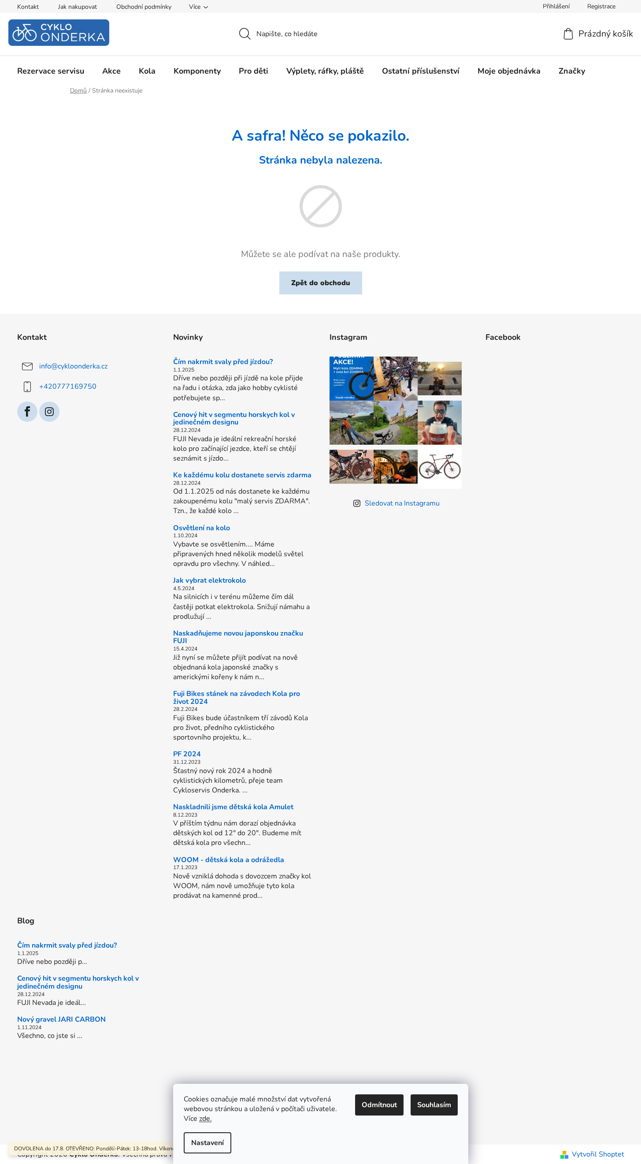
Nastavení (207, 1143)
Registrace (601, 6)
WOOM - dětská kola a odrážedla (228, 860)
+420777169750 (67, 386)
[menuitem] (50, 71)
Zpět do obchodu (320, 283)
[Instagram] (49, 412)
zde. (205, 1118)
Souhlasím (434, 1105)
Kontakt (28, 7)
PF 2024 (187, 755)
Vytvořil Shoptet (598, 1154)
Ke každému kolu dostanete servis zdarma (242, 476)
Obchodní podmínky (143, 7)
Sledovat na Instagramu (402, 503)
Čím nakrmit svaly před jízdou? (223, 362)
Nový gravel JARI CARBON (61, 1020)
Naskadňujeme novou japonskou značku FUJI (238, 637)
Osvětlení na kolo (201, 528)
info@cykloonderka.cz (73, 366)
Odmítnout (379, 1105)
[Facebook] (27, 412)
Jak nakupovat (77, 7)
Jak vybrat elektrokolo (209, 581)
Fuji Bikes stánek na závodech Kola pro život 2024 (236, 698)
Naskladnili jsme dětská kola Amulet (233, 807)
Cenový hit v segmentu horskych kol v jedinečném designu (234, 419)
